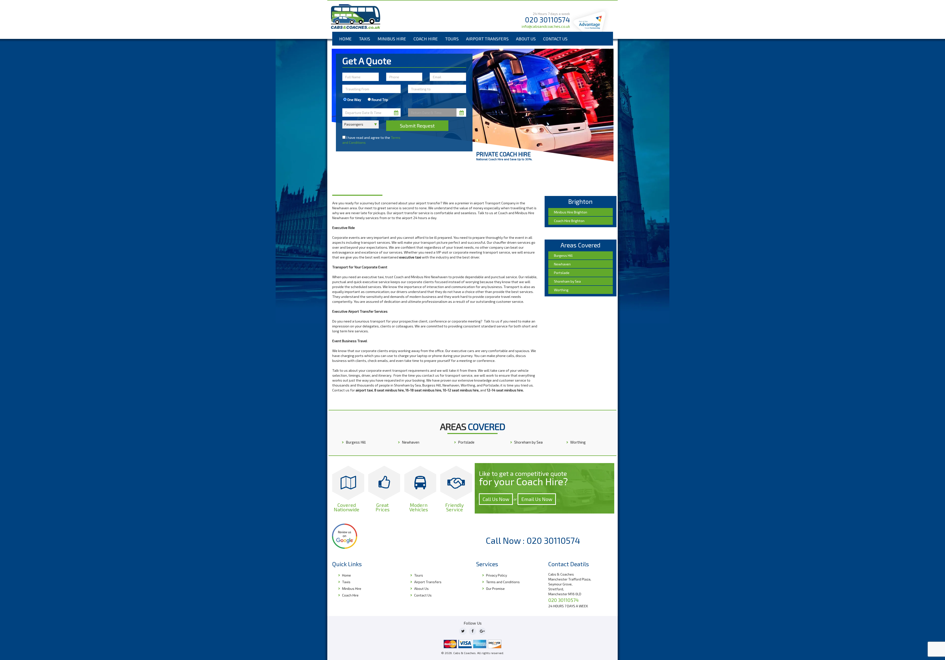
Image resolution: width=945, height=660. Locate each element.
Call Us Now (496, 499)
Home (345, 38)
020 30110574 (547, 19)
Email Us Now (536, 499)
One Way (353, 99)
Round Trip (379, 99)
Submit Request (417, 126)
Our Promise (495, 588)
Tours (452, 38)
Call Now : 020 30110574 (533, 540)
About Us (526, 38)
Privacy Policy (496, 575)
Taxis (364, 38)
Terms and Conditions (503, 582)
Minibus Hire (392, 38)
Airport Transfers (487, 38)
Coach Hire (425, 38)
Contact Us (555, 38)
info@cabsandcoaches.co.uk (545, 26)
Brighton (353, 181)
